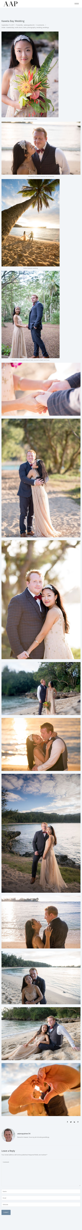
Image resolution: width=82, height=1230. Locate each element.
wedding (39, 27)
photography (31, 27)
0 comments (40, 25)
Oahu (25, 27)
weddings (46, 27)
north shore (18, 27)
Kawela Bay (10, 27)
